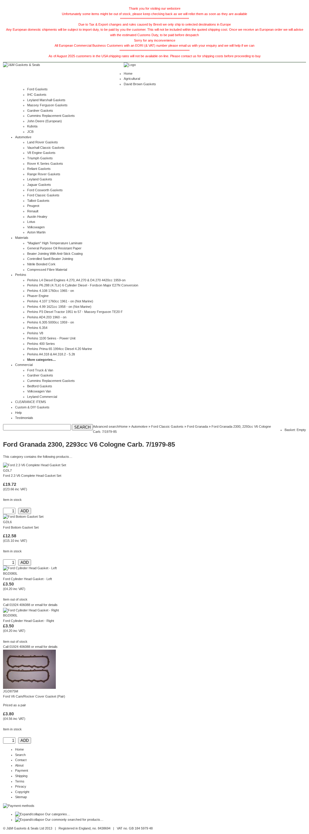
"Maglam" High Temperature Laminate (54, 243)
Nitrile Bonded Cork (41, 264)
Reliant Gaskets (39, 168)
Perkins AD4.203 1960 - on (46, 317)
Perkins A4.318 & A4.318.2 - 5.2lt (51, 354)
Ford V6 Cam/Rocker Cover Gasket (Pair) (34, 696)
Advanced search (106, 426)
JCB (30, 131)
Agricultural (132, 78)
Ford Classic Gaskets (43, 195)
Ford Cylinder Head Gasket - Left (27, 579)
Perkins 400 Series (41, 343)
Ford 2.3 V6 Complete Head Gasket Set (32, 475)
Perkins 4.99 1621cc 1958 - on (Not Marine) (59, 306)
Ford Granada (197, 426)
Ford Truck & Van (40, 370)
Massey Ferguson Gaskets (47, 105)
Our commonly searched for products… (74, 819)
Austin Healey (37, 216)
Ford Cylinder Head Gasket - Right (28, 621)
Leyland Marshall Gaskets (46, 100)
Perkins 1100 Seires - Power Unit (51, 338)
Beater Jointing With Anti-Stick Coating (55, 253)
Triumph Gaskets (40, 158)
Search (20, 755)
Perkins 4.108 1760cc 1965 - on (50, 290)
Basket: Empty (295, 430)
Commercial (24, 365)
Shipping (21, 776)
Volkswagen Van (39, 391)
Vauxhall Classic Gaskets (46, 147)
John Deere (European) (44, 121)
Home (128, 73)
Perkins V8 (35, 333)
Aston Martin (36, 232)
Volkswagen (36, 227)
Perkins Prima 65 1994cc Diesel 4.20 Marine (59, 349)
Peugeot (33, 206)
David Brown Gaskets (140, 84)
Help (18, 412)
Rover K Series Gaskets (45, 163)
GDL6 (7, 522)
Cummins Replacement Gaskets (51, 115)
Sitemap (21, 797)
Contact (21, 760)
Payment (21, 770)
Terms (19, 781)
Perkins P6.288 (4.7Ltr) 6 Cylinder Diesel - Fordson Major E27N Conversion (82, 285)
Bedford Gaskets (39, 386)
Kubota (32, 126)
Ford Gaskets (37, 89)
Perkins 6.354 (37, 328)
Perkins (20, 274)
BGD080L (10, 573)
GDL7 (7, 470)
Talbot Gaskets (38, 200)
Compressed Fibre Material (47, 269)
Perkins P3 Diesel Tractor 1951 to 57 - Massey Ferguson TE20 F (75, 312)
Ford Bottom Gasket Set (21, 527)
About (19, 765)
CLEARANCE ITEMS (30, 402)
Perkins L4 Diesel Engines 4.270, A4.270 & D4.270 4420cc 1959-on (76, 280)
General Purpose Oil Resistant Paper (54, 248)
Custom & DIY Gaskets (32, 407)
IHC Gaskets (36, 94)
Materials (21, 237)
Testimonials (24, 418)
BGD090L (10, 615)
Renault (32, 211)
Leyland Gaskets (39, 179)
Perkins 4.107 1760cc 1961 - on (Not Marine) (60, 301)
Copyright (22, 792)
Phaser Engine (38, 296)
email (39, 605)
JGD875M (10, 691)
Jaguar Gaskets (39, 184)
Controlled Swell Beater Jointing (50, 259)
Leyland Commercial (42, 396)
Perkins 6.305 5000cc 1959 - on (50, 322)
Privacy (20, 786)
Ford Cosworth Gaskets (45, 190)
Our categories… (57, 814)
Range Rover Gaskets (43, 174)
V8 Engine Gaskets (41, 153)
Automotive (23, 137)
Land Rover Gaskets (42, 142)
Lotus (31, 221)
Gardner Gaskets (40, 110)
